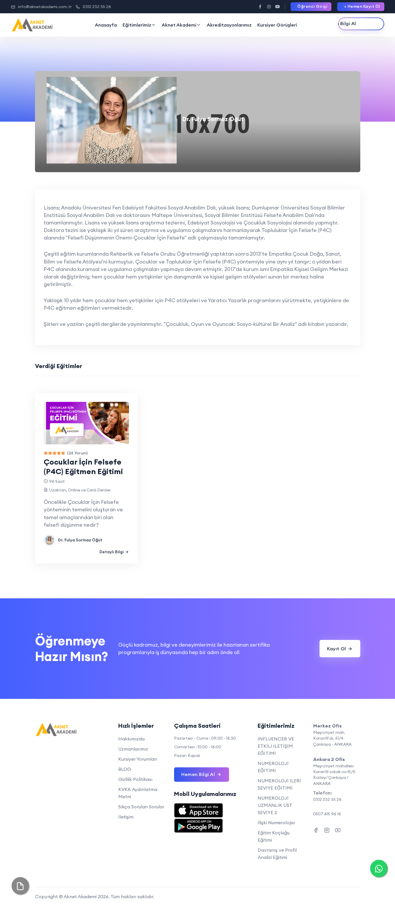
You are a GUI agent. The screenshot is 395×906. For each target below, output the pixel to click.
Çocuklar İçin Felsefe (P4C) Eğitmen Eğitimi (83, 466)
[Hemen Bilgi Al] (361, 23)
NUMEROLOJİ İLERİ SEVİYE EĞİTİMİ (279, 784)
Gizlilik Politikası (135, 779)
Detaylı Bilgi (111, 551)
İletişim (126, 817)
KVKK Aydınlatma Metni (137, 792)
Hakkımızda (131, 739)
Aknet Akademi (179, 25)
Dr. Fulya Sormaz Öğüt (80, 540)
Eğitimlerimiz (137, 25)
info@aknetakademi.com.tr (45, 6)
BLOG (124, 769)
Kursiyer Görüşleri (277, 25)
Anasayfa (106, 25)
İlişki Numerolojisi (276, 822)
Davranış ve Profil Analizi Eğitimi (277, 853)
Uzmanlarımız (133, 749)
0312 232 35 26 (97, 6)
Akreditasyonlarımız (229, 25)
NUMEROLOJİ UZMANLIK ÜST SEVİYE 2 (275, 805)
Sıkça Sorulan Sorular (141, 807)
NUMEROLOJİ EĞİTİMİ (273, 766)
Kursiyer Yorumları (137, 759)
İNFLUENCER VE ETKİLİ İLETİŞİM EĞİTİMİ (276, 746)
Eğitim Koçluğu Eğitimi (273, 836)
